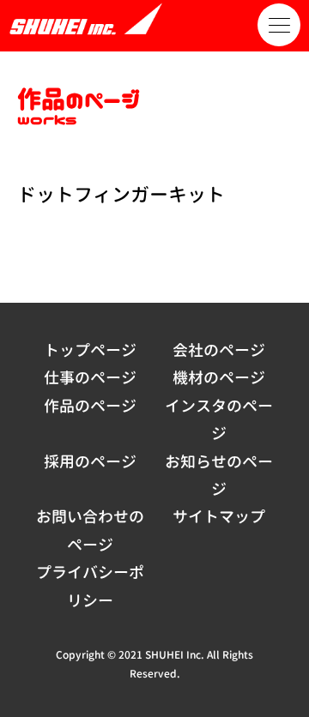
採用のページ (90, 462)
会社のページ (219, 350)
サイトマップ (219, 516)
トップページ (90, 350)
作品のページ (90, 406)
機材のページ (219, 378)
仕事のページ (90, 378)
